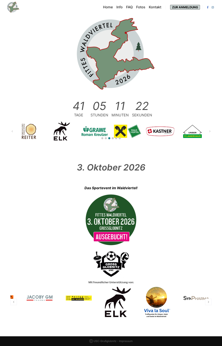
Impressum (126, 341)
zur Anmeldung (185, 7)
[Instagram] (213, 7)
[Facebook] (207, 7)
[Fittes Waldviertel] (13, 7)
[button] (102, 138)
